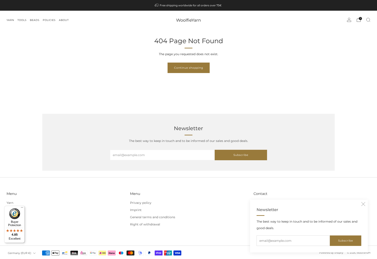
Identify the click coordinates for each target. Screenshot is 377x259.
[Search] (368, 20)
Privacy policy (140, 202)
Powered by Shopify (331, 252)
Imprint (136, 210)
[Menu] (22, 208)
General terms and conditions (152, 217)
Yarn (10, 202)
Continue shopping (188, 67)
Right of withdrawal (145, 224)
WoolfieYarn (188, 20)
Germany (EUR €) (19, 253)
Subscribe (345, 240)
